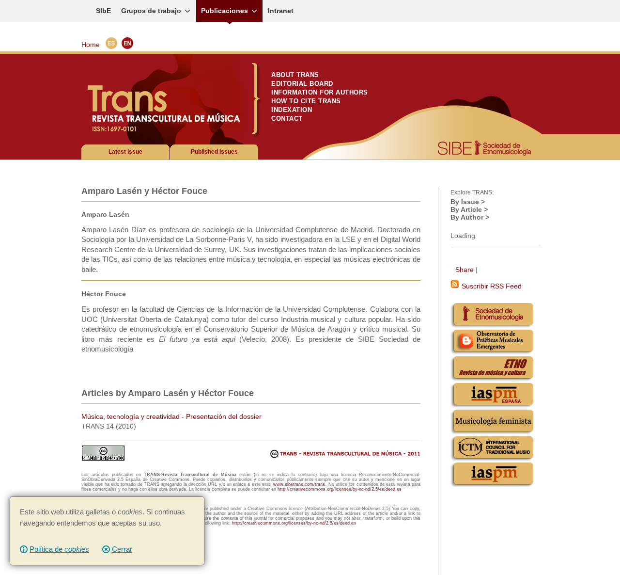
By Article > (469, 209)
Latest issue (125, 151)
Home (90, 44)
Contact (287, 118)
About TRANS (295, 75)
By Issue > (467, 202)
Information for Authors (319, 92)
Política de (59, 549)
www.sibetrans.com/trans (299, 484)
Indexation (291, 109)
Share (464, 269)
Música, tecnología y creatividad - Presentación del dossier (171, 416)
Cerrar (122, 549)
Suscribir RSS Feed (491, 286)
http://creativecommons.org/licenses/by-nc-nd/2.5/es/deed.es (340, 489)
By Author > (469, 217)
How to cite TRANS (306, 101)
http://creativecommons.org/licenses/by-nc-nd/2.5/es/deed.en (294, 523)
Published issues (214, 151)
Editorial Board (302, 83)
